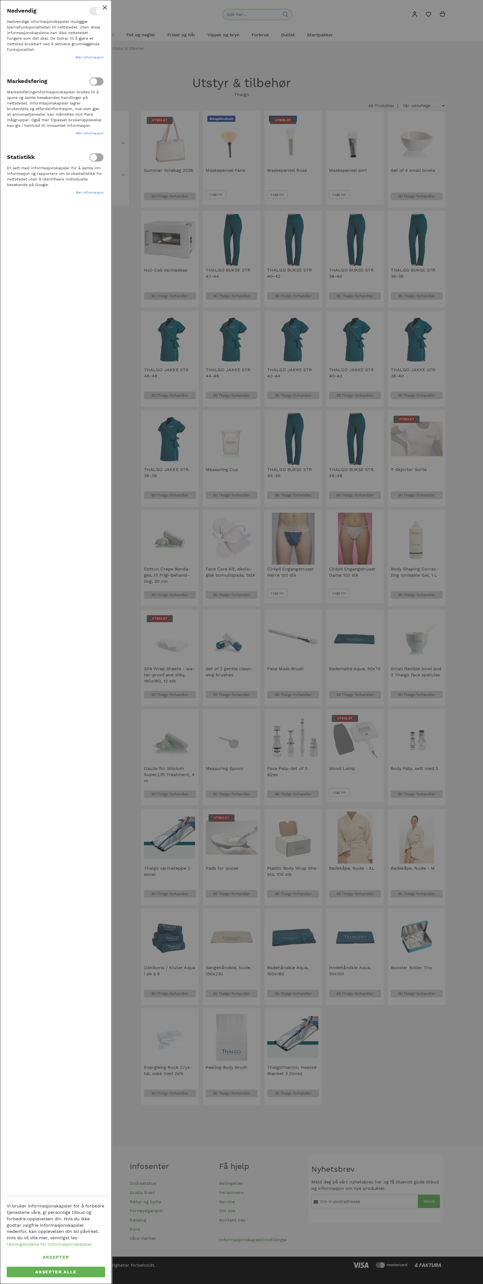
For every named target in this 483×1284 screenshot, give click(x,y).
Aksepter (56, 1257)
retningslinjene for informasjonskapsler (49, 1244)
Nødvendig (96, 11)
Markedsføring (96, 81)
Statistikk (96, 157)
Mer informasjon (90, 57)
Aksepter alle (56, 1272)
